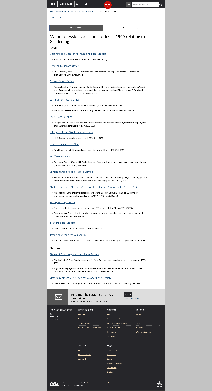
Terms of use (112, 350)
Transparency (112, 368)
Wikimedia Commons (143, 332)
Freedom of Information (115, 363)
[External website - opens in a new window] (160, 387)
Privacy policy (112, 355)
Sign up (128, 295)
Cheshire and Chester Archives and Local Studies (78, 53)
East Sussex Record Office (64, 99)
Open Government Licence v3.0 (98, 383)
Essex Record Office (61, 117)
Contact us (82, 315)
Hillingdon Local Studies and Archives (71, 132)
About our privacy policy (132, 298)
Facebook (139, 327)
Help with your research (65, 11)
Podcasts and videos (114, 319)
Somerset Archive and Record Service (71, 171)
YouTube (139, 319)
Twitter (138, 315)
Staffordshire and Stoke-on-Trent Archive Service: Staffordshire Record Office (94, 187)
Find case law (112, 332)
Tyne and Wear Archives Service (68, 235)
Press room (82, 319)
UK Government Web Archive (117, 323)
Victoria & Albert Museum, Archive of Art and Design (80, 278)
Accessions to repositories (87, 11)
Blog (108, 315)
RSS (137, 336)
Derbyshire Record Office (64, 66)
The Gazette (111, 336)
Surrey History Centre (62, 202)
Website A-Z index (84, 355)
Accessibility (82, 359)
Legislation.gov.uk (113, 327)
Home (51, 11)
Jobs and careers (84, 323)
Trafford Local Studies (62, 222)
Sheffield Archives (60, 156)
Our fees (110, 372)
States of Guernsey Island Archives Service (74, 254)
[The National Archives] (70, 6)
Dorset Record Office (62, 81)
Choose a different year (60, 18)
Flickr (138, 323)
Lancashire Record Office (64, 144)
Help (79, 350)
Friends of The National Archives (89, 327)
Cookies (110, 359)
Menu (107, 4)
